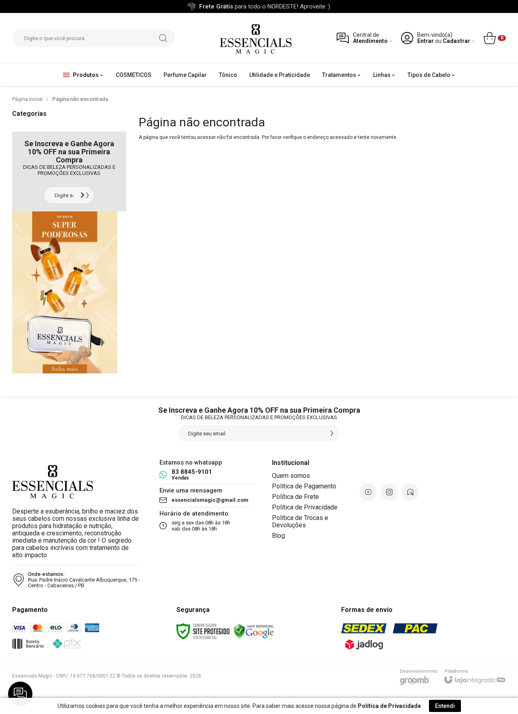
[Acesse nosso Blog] (410, 492)
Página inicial (27, 99)
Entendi (445, 706)
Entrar (425, 41)
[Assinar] (85, 195)
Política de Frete (295, 497)
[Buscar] (163, 38)
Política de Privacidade (305, 507)
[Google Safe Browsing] (254, 631)
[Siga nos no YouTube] (368, 492)
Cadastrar (456, 41)
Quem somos (291, 476)
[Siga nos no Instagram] (389, 492)
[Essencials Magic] (255, 38)
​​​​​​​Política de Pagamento (304, 486)
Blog (278, 535)
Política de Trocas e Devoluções (300, 521)
